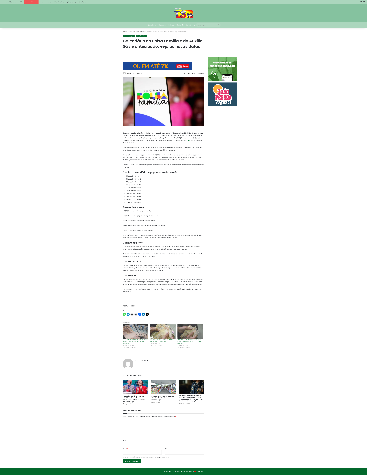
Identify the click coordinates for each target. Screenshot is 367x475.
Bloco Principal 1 (141, 36)
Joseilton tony (130, 73)
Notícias (162, 25)
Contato (189, 25)
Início (125, 31)
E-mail (125, 449)
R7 (189, 140)
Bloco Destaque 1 (133, 31)
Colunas (171, 25)
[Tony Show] (183, 13)
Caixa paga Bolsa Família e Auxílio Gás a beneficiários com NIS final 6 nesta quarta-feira (135, 341)
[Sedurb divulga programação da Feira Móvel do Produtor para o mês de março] (163, 387)
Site (166, 449)
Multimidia (180, 25)
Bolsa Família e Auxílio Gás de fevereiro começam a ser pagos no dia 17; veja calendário (189, 341)
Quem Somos (152, 25)
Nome (125, 440)
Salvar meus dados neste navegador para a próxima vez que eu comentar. (146, 457)
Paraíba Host (200, 471)
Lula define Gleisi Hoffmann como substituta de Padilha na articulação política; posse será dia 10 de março (134, 399)
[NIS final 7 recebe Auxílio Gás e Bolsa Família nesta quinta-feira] (163, 331)
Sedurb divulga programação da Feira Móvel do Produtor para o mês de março (162, 398)
